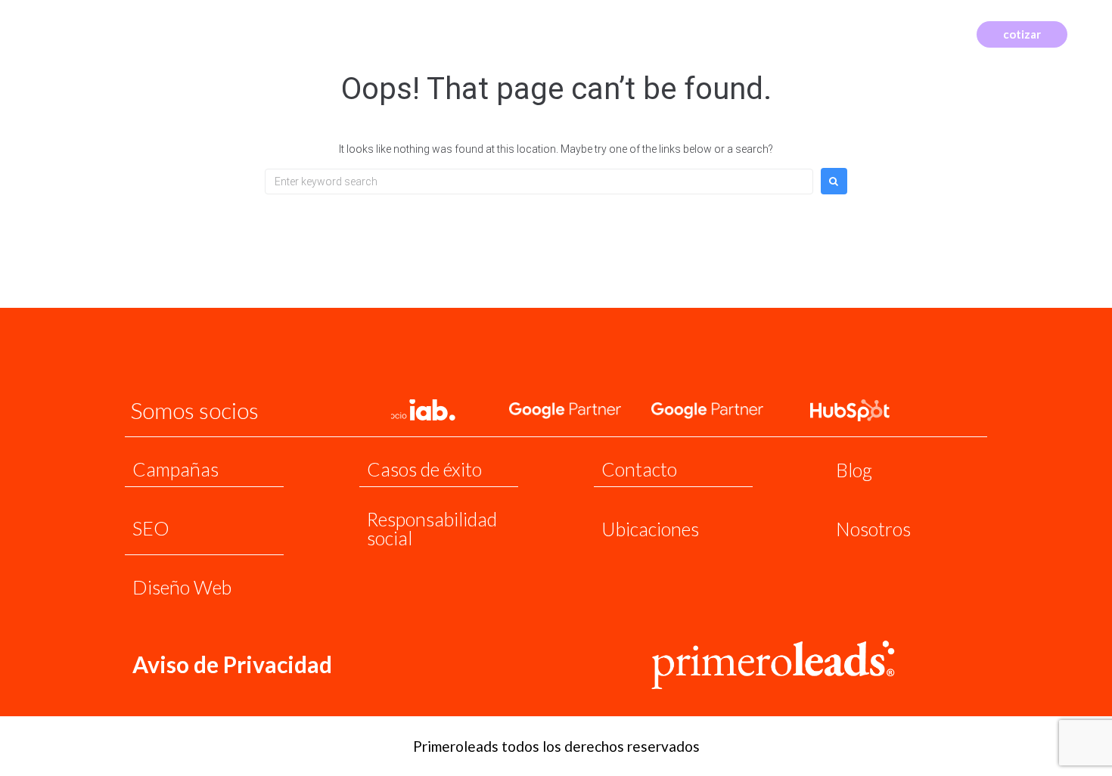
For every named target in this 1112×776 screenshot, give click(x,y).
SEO (150, 528)
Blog (854, 469)
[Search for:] (539, 181)
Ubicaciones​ (650, 528)
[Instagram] (922, 33)
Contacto (639, 469)
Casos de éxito (424, 469)
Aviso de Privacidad (232, 664)
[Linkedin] (945, 33)
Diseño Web (181, 587)
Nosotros (873, 528)
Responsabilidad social (432, 528)
